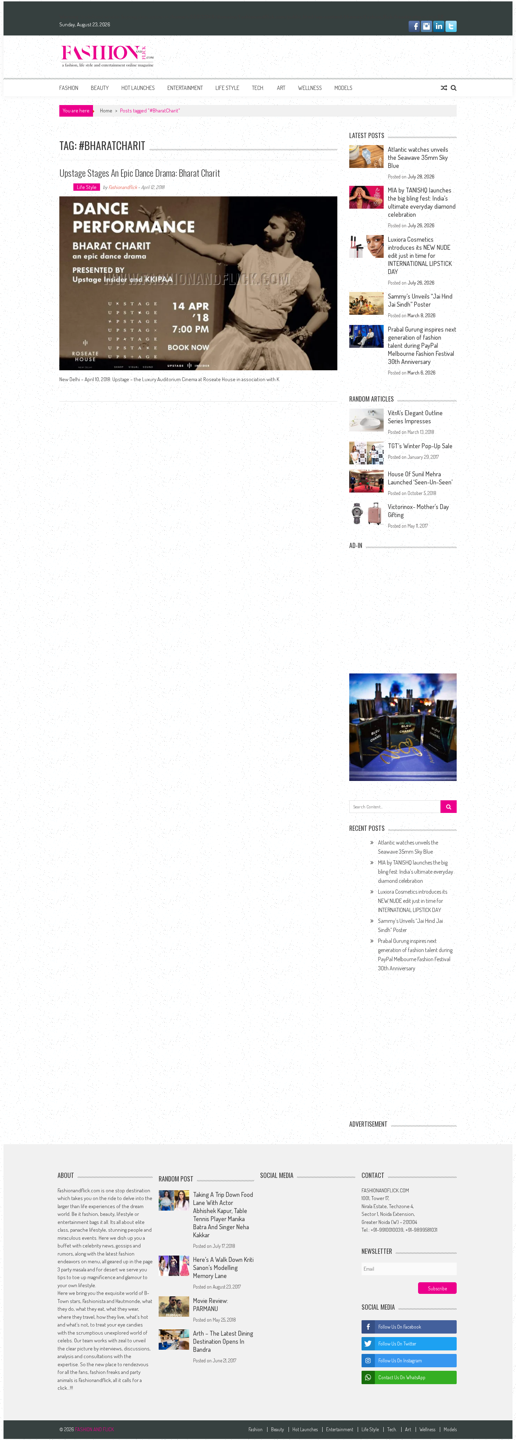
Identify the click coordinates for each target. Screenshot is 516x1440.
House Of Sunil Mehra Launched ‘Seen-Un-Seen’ (420, 478)
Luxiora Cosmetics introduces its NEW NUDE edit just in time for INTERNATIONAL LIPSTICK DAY (420, 255)
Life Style (227, 87)
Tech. (258, 87)
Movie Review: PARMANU (210, 1304)
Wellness (310, 87)
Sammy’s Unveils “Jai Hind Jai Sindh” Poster (420, 300)
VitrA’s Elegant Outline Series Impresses (415, 417)
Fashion (68, 87)
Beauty (100, 87)
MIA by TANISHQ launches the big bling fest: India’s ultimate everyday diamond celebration (422, 202)
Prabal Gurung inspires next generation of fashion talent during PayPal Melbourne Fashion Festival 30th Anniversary (422, 345)
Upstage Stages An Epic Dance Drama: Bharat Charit (139, 173)
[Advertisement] (329, 55)
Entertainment (185, 87)
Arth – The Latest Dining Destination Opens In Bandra (223, 1342)
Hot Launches (138, 87)
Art (281, 87)
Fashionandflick (122, 187)
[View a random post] (444, 88)
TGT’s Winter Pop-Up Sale (420, 446)
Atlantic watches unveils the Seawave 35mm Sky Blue (418, 157)
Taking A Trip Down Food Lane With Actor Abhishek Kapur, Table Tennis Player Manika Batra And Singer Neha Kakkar (223, 1215)
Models (343, 87)
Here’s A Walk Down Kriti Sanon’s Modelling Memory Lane (223, 1268)
